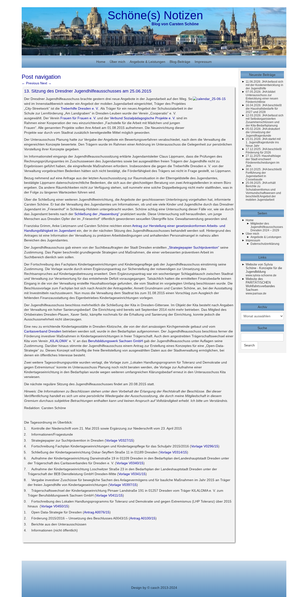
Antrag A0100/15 (142, 518)
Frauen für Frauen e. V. (78, 118)
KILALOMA (58, 341)
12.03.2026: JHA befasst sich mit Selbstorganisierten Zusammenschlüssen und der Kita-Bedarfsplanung (264, 120)
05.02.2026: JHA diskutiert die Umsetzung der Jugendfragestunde (263, 132)
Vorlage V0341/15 (132, 474)
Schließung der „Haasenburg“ (97, 214)
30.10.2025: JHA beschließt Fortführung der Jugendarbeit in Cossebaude (264, 174)
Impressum (203, 62)
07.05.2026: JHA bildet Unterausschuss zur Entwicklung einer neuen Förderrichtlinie (262, 97)
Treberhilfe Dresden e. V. (80, 108)
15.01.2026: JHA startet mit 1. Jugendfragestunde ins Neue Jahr (263, 142)
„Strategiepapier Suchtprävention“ (194, 247)
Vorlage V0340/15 (129, 463)
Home (100, 62)
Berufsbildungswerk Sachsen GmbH (115, 341)
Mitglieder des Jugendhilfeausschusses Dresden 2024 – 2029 (266, 227)
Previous (30, 83)
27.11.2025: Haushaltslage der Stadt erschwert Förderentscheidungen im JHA (263, 161)
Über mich (117, 62)
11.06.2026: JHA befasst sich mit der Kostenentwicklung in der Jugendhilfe (264, 85)
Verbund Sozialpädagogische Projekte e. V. (143, 118)
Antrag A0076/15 (96, 512)
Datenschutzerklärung (264, 243)
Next (45, 83)
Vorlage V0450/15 (54, 506)
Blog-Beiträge (180, 62)
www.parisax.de (256, 293)
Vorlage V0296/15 (204, 446)
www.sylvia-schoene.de (261, 275)
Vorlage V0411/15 (109, 495)
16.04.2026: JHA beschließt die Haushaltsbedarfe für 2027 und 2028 (264, 109)
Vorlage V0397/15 (123, 485)
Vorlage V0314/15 (173, 452)
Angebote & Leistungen (147, 62)
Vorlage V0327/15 (119, 440)
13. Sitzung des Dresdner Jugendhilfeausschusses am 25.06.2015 (87, 91)
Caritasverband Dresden (42, 331)
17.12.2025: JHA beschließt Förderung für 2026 (264, 150)
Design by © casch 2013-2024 (154, 588)
